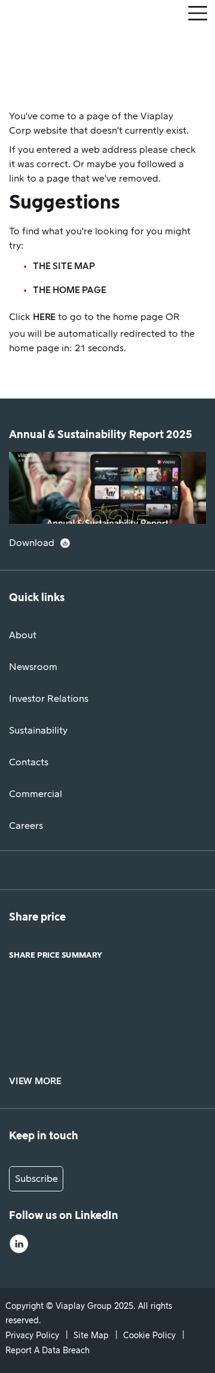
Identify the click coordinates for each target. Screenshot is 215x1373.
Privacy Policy (32, 1336)
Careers (26, 826)
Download (31, 543)
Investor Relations (48, 699)
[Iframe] (107, 1016)
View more (35, 1081)
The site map (64, 266)
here (44, 317)
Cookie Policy (149, 1336)
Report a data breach (47, 1351)
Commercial (35, 794)
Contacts (28, 762)
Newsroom (33, 667)
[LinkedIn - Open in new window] (19, 1246)
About (22, 635)
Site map (91, 1336)
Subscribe (36, 1179)
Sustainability (38, 730)
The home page (69, 290)
